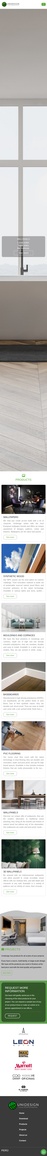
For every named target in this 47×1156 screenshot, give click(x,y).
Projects (22, 1130)
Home (21, 1113)
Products (23, 1124)
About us (23, 1135)
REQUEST (12, 1016)
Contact (22, 1141)
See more (24, 251)
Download (23, 1119)
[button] (43, 1152)
